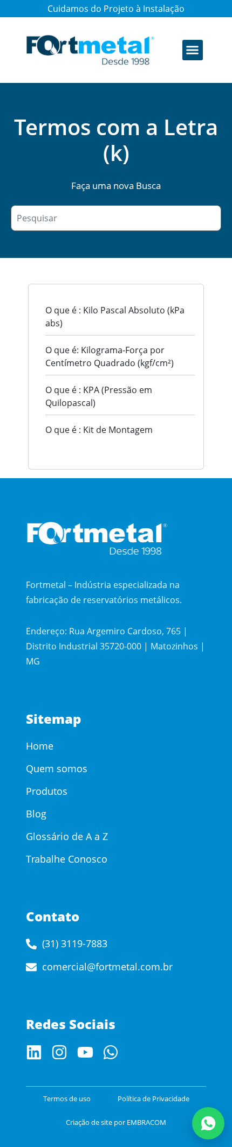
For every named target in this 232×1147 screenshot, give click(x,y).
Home (39, 745)
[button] (192, 50)
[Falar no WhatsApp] (208, 1123)
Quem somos (56, 768)
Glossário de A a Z (67, 836)
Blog (36, 813)
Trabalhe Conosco (66, 858)
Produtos (46, 791)
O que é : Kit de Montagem (99, 430)
